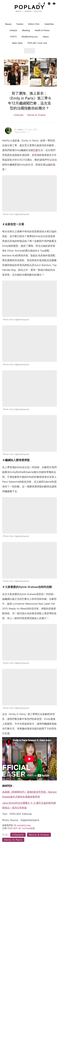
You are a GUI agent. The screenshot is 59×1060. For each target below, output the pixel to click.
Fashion (19, 24)
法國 (47, 164)
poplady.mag (23, 825)
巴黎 (35, 150)
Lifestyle (13, 30)
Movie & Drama (36, 115)
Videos (46, 36)
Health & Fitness (42, 30)
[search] (39, 3)
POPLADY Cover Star (37, 43)
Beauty (8, 24)
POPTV (13, 36)
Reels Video (17, 43)
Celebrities (49, 24)
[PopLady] (29, 8)
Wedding (26, 30)
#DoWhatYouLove (30, 36)
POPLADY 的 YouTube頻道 (21, 828)
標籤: (5, 834)
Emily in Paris (13, 839)
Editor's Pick (33, 24)
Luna (20, 129)
